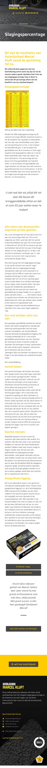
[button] (8, 599)
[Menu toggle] (37, 18)
